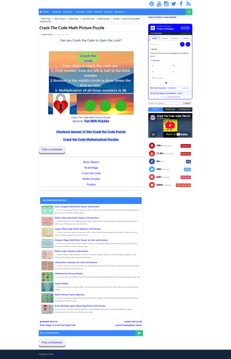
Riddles (57, 12)
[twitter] (173, 4)
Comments (185, 109)
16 (173, 66)
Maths (98, 12)
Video (155, 109)
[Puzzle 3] (170, 82)
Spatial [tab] (154, 38)
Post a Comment (52, 149)
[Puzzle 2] (168, 82)
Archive (119, 12)
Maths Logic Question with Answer (72, 251)
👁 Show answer (157, 78)
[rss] (188, 4)
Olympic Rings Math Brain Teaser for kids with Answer (81, 240)
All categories (172, 88)
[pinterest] (151, 4)
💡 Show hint (155, 60)
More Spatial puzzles (158, 88)
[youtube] (159, 4)
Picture (80, 12)
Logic (89, 12)
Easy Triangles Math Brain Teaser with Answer (77, 207)
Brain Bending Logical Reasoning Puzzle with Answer (80, 306)
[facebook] (181, 4)
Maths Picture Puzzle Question (70, 295)
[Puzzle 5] (174, 82)
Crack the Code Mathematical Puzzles (91, 140)
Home (45, 12)
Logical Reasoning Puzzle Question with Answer (78, 229)
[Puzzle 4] (172, 82)
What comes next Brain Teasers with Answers (77, 218)
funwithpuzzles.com (174, 97)
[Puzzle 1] (166, 83)
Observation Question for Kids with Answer (76, 262)
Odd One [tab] (165, 38)
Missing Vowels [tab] (176, 38)
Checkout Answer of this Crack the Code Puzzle (91, 132)
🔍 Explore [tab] (186, 38)
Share (186, 88)
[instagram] (166, 4)
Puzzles (67, 12)
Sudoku (108, 12)
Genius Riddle (61, 284)
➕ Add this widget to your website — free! (166, 93)
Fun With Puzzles (96, 121)
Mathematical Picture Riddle (69, 274)
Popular (170, 109)
